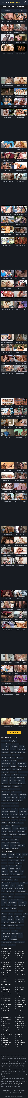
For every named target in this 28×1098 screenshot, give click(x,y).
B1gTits (10, 896)
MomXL (21, 922)
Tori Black (13, 749)
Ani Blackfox (13, 780)
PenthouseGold (6, 882)
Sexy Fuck (19, 977)
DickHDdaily (5, 908)
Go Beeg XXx (20, 964)
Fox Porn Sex (20, 972)
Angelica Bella (22, 794)
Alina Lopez (13, 766)
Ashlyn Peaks (15, 825)
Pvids (23, 877)
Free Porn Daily (7, 960)
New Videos (7, 10)
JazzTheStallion (6, 933)
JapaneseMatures (6, 942)
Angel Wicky (5, 814)
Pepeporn (4, 877)
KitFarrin (18, 894)
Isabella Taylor (5, 808)
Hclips (18, 854)
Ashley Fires (5, 766)
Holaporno (4, 899)
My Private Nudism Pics (8, 993)
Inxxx (3, 905)
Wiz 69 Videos (20, 953)
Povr (12, 894)
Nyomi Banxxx (5, 774)
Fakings (4, 913)
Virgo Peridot (14, 803)
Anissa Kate (13, 760)
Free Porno (6, 964)
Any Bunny (5, 1038)
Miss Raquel (5, 749)
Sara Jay (12, 777)
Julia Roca (13, 794)
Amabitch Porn (6, 1008)
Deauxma (22, 820)
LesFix (12, 885)
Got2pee (11, 865)
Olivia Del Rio (12, 823)
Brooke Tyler (14, 814)
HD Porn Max (20, 970)
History (15, 1092)
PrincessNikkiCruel (19, 896)
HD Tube (5, 1046)
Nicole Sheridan (23, 772)
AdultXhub (4, 928)
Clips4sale (18, 865)
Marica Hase (21, 783)
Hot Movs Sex (6, 955)
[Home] (13, 2)
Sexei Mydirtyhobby (22, 1004)
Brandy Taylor (12, 741)
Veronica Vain (16, 755)
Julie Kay (4, 831)
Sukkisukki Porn (7, 998)
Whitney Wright (14, 839)
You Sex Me (6, 972)
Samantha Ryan (6, 755)
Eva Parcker (17, 837)
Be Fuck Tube (6, 968)
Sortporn (4, 860)
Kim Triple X (23, 774)
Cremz (20, 936)
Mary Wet (15, 828)
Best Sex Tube (20, 1017)
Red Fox (12, 757)
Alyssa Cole (5, 811)
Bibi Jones (13, 845)
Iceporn (18, 868)
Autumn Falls (5, 794)
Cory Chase (5, 760)
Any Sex (5, 981)
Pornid (14, 905)
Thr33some (13, 922)
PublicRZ (11, 857)
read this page (19, 1083)
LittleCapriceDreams (13, 925)
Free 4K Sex (6, 977)
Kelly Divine (5, 757)
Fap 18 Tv (5, 979)
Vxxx (3, 891)
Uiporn (11, 877)
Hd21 (16, 860)
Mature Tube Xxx (21, 981)
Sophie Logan (5, 806)
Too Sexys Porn (7, 1010)
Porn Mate (19, 1040)
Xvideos (4, 945)
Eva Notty (13, 752)
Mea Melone (12, 831)
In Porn (18, 1030)
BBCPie (10, 880)
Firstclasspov (20, 885)
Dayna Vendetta (17, 769)
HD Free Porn (6, 987)
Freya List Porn (20, 1002)
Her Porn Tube (6, 962)
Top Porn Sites (20, 1032)
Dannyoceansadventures (16, 899)
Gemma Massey (6, 743)
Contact (14, 1090)
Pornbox (4, 857)
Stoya (14, 763)
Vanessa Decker (22, 834)
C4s (22, 871)
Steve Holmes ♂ (6, 763)
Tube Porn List (6, 996)
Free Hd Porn (6, 1049)
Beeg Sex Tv (6, 1025)
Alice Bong (4, 783)
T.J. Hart (23, 817)
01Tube (10, 913)
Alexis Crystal (5, 848)
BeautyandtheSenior (17, 933)
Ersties (16, 916)
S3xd (16, 880)
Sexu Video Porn (7, 970)
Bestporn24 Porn (7, 1017)
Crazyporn (18, 863)
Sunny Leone (15, 789)
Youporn (4, 902)
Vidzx (25, 913)
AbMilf (21, 925)
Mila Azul (22, 746)
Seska (18, 928)
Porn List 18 (6, 1002)
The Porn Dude (6, 991)
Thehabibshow (5, 930)
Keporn (20, 911)
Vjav (17, 857)
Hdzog (8, 905)
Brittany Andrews (15, 842)
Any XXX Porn (6, 953)
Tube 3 (18, 991)
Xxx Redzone (6, 1015)
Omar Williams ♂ (6, 769)
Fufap (10, 888)
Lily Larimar (15, 743)
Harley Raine (5, 752)
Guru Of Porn (6, 1006)
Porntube (11, 863)
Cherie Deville (21, 749)
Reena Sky (14, 808)
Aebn (14, 911)
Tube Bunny (12, 854)
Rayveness (20, 757)
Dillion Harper (5, 842)
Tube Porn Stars (21, 1042)
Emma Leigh (21, 845)
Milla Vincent (21, 752)
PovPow (23, 916)
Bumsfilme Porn (21, 1013)
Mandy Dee (5, 777)
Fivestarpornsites (21, 998)
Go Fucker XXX (20, 974)
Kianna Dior (13, 772)
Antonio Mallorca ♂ (16, 791)
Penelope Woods (6, 828)
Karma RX (20, 823)
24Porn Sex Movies (8, 1034)
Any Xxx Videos (7, 966)
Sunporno (19, 874)
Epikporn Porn (6, 1000)
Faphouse (11, 868)
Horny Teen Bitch (21, 1015)
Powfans (17, 877)
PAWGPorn (13, 908)
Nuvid (22, 857)
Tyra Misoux (5, 845)
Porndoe (4, 868)
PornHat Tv (19, 958)
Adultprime (14, 930)
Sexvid (22, 860)
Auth (20, 1092)
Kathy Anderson (6, 797)
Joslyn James (21, 831)
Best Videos (20, 10)
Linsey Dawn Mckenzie (7, 800)
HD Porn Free (20, 960)
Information (6, 1090)
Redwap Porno (6, 1030)
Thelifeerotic (5, 922)
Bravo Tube (20, 966)
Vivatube (4, 863)
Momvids (24, 894)
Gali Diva (4, 823)
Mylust (16, 871)
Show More (14, 732)
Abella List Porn (7, 1004)
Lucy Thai (4, 741)
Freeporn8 (4, 871)
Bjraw (11, 871)
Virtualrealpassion (6, 911)
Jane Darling (15, 774)
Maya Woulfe (20, 777)
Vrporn (15, 942)
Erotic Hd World (21, 1000)
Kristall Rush (23, 811)
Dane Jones (13, 783)
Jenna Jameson (17, 786)
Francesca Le (5, 803)
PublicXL (12, 928)
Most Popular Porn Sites (22, 993)
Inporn (3, 919)
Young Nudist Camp (22, 996)
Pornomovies (13, 939)
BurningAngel (18, 913)
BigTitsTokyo (15, 882)
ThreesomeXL (22, 902)
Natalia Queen (23, 808)
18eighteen (4, 939)
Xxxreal (4, 880)
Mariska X (4, 834)
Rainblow (14, 936)
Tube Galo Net (6, 1032)
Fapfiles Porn (20, 1006)
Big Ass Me (5, 1021)
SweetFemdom (12, 902)
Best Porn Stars (21, 955)
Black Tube (19, 1019)
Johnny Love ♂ (5, 820)
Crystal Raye (15, 817)
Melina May (10, 919)
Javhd (3, 925)
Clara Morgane (5, 791)
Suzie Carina (12, 834)
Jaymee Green (23, 814)
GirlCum (4, 854)
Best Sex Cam (20, 987)
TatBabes (4, 916)
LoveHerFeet (22, 905)
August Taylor (22, 766)
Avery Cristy (23, 797)
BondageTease (10, 891)
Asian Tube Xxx (7, 951)
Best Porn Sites (20, 979)
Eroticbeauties (5, 936)
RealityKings (5, 894)
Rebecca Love (13, 811)
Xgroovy (25, 854)
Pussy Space (6, 958)
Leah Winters (5, 746)
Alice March (14, 746)
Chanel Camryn (6, 789)
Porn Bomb (5, 974)
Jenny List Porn (20, 1008)
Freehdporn (24, 882)
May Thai (14, 797)
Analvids (13, 874)
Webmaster (22, 1090)
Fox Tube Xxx (6, 1044)
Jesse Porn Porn (21, 1010)
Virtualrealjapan (21, 891)
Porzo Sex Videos (21, 1025)
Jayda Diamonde (6, 786)
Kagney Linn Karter (6, 837)
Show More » (14, 848)
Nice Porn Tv (6, 1027)
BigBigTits (4, 888)
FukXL (10, 916)
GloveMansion (19, 919)
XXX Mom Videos (21, 968)
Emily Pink (4, 780)
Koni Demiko (19, 800)
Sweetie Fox (5, 839)
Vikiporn (4, 896)
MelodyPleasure (19, 888)
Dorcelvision (5, 874)
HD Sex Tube (20, 1049)
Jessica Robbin (5, 825)
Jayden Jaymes (22, 763)
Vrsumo (11, 860)
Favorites (9, 1092)
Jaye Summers (5, 817)
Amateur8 (4, 865)
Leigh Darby (5, 772)
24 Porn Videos (20, 951)
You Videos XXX (21, 962)
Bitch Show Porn (7, 1013)
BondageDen (5, 885)
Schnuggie (14, 820)
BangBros (21, 942)
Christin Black (14, 806)
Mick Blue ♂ (23, 828)
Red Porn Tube (6, 1040)
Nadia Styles (21, 780)
